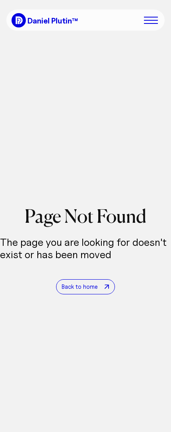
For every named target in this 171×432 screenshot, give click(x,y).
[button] (152, 20)
